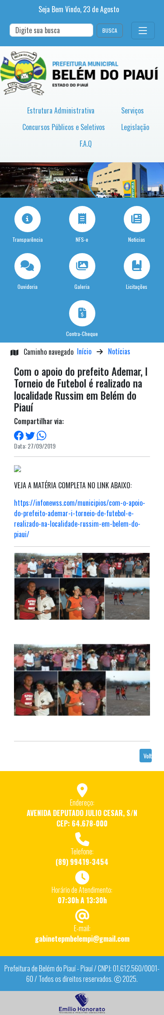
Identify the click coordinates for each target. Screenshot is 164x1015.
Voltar (147, 755)
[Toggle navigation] (143, 30)
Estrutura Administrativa (60, 110)
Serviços (132, 110)
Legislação (135, 127)
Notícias (119, 351)
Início (84, 351)
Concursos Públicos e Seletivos (63, 127)
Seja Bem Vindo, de (78, 9)
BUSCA (109, 30)
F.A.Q (86, 143)
